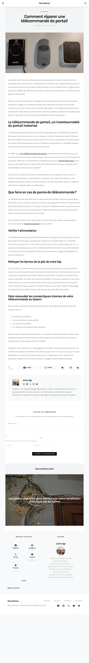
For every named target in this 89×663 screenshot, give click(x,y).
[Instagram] (63, 607)
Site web (36, 445)
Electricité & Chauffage (49, 494)
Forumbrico (44, 3)
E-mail (10, 445)
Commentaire (12, 423)
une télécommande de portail (33, 153)
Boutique (78, 601)
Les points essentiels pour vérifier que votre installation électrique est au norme (45, 500)
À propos (67, 601)
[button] (38, 523)
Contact (57, 601)
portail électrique (66, 161)
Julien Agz (37, 25)
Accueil (47, 601)
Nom (41, 438)
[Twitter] (68, 607)
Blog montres (14, 588)
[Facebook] (58, 607)
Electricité (44, 11)
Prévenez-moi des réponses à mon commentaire (21, 441)
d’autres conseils (32, 224)
